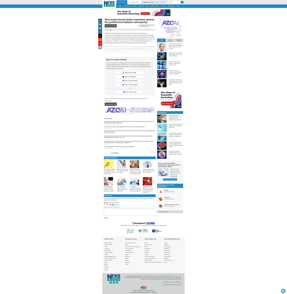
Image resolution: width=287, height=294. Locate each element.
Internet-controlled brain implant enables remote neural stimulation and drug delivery (176, 144)
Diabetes (166, 190)
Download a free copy (170, 179)
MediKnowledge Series (110, 256)
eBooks (106, 264)
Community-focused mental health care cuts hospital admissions (176, 126)
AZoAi (165, 262)
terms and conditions (175, 276)
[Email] (100, 47)
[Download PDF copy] (100, 21)
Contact (146, 254)
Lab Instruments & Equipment (132, 246)
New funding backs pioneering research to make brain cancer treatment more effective (175, 118)
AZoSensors (167, 252)
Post (106, 217)
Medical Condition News (129, 98)
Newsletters (148, 248)
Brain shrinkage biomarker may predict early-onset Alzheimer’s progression (175, 135)
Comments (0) (108, 100)
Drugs (105, 262)
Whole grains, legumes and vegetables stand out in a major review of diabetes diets (110, 171)
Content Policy (148, 260)
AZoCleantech (167, 246)
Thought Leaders (108, 252)
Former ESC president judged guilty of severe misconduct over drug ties (175, 153)
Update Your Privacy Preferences (173, 282)
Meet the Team (148, 244)
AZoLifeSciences (168, 260)
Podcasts (106, 268)
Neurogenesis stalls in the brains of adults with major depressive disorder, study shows (175, 82)
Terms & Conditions (149, 256)
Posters (106, 266)
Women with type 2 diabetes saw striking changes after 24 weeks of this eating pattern (136, 171)
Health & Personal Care (110, 258)
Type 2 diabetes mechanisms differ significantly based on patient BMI (122, 189)
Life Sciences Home (134, 2)
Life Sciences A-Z (129, 248)
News (105, 246)
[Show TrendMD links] (154, 152)
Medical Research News (116, 98)
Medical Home (121, 2)
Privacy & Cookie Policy (150, 258)
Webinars (127, 256)
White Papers (107, 250)
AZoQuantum (167, 256)
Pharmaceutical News (141, 98)
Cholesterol (167, 197)
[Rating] (100, 24)
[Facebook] (100, 32)
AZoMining (167, 254)
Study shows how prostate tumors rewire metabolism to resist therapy (175, 54)
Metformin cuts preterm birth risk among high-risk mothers (123, 171)
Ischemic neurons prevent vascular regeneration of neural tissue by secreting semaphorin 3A (124, 126)
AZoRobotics (167, 250)
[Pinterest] (100, 43)
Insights (106, 254)
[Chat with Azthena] (283, 291)
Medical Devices (108, 260)
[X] (100, 36)
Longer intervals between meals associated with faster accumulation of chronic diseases (176, 46)
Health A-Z (107, 248)
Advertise (147, 252)
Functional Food (108, 244)
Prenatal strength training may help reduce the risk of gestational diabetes (109, 189)
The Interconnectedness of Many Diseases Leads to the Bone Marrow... (119, 146)
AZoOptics (166, 248)
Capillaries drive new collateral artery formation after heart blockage (175, 72)
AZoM (165, 242)
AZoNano (166, 244)
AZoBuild (166, 258)
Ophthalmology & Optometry (171, 204)
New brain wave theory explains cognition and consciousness (174, 63)
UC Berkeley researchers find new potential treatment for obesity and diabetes (135, 189)
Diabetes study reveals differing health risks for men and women (149, 171)
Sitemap (147, 250)
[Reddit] (100, 40)
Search (146, 246)
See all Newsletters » (163, 211)
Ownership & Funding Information (153, 262)
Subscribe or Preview (169, 191)
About (146, 242)
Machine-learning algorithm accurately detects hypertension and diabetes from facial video (148, 189)
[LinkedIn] (100, 28)
